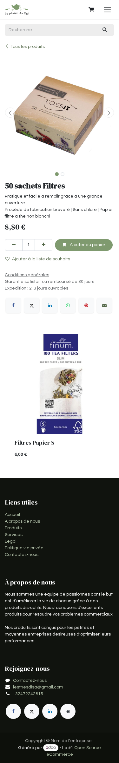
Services (14, 534)
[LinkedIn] (49, 305)
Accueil (12, 514)
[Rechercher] (105, 30)
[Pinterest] (86, 305)
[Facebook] (13, 305)
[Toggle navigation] (107, 9)
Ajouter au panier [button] (87, 245)
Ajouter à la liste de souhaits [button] (41, 259)
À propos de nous (22, 521)
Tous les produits (27, 46)
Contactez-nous (21, 554)
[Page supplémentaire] (68, 711)
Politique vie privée (24, 548)
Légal (11, 541)
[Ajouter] (43, 245)
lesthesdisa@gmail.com (38, 687)
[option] (59, 398)
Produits (13, 528)
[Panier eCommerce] (91, 9)
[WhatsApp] (68, 305)
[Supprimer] (14, 245)
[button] (10, 113)
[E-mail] (104, 305)
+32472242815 (28, 694)
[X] (31, 305)
